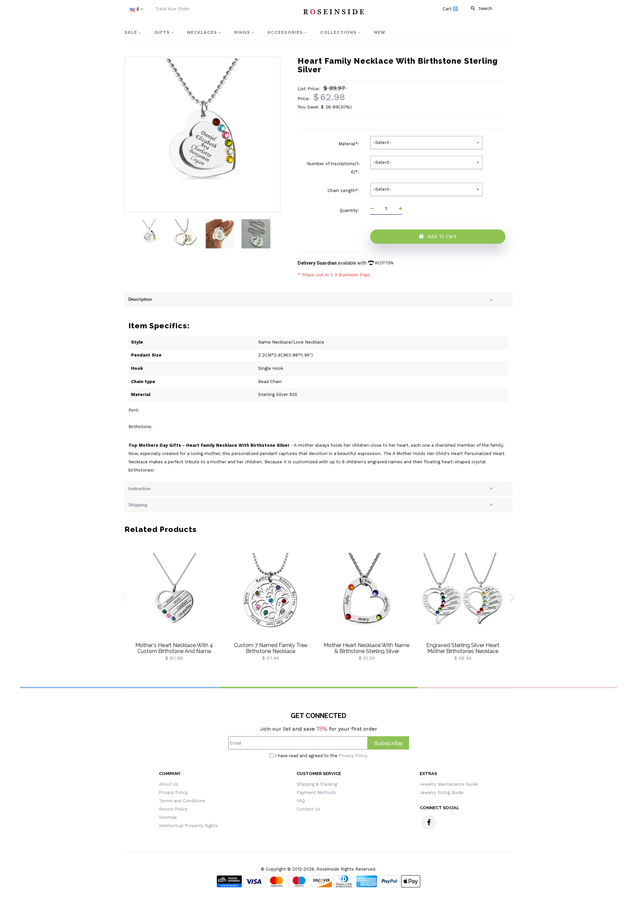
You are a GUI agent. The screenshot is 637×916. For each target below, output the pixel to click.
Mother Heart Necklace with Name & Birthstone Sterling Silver (366, 648)
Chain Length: (343, 190)
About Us (168, 784)
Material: (349, 143)
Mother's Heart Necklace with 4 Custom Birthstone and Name (174, 648)
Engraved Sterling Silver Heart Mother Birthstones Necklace (462, 648)
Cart (450, 8)
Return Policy (173, 809)
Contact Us (308, 809)
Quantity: (350, 210)
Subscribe (388, 743)
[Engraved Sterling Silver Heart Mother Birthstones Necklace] (463, 597)
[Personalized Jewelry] (333, 11)
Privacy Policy (353, 755)
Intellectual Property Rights (188, 825)
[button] (514, 600)
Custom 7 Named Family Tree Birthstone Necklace (270, 648)
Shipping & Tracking (317, 784)
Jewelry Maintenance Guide (449, 784)
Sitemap (168, 817)
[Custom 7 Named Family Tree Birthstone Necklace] (270, 597)
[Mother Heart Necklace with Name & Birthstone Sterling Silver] (366, 597)
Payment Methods (316, 792)
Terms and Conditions (182, 800)
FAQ (301, 800)
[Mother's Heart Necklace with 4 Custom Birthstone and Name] (174, 597)
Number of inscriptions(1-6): (333, 167)
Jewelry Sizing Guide (441, 792)
